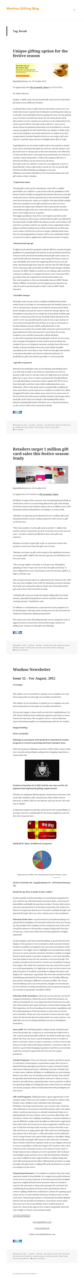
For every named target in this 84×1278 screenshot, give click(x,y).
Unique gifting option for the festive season (40, 53)
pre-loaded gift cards (20, 427)
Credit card (51, 425)
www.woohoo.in (42, 1228)
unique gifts (54, 427)
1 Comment (19, 430)
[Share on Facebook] (14, 412)
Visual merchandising (21, 1258)
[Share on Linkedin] (20, 412)
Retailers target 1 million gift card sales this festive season (34, 648)
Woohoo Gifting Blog (22, 8)
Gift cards (66, 425)
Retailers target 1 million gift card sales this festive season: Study (41, 453)
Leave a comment (21, 650)
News (41, 425)
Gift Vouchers (27, 1256)
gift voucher (17, 1256)
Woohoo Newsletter (32, 669)
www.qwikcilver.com (42, 1222)
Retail (31, 427)
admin (33, 425)
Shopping (60, 648)
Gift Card (59, 425)
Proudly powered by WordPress (25, 1274)
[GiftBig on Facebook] (42, 1216)
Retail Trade (63, 1256)
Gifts (55, 645)
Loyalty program (39, 1256)
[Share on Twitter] (17, 412)
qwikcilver (61, 645)
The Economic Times (41, 427)
